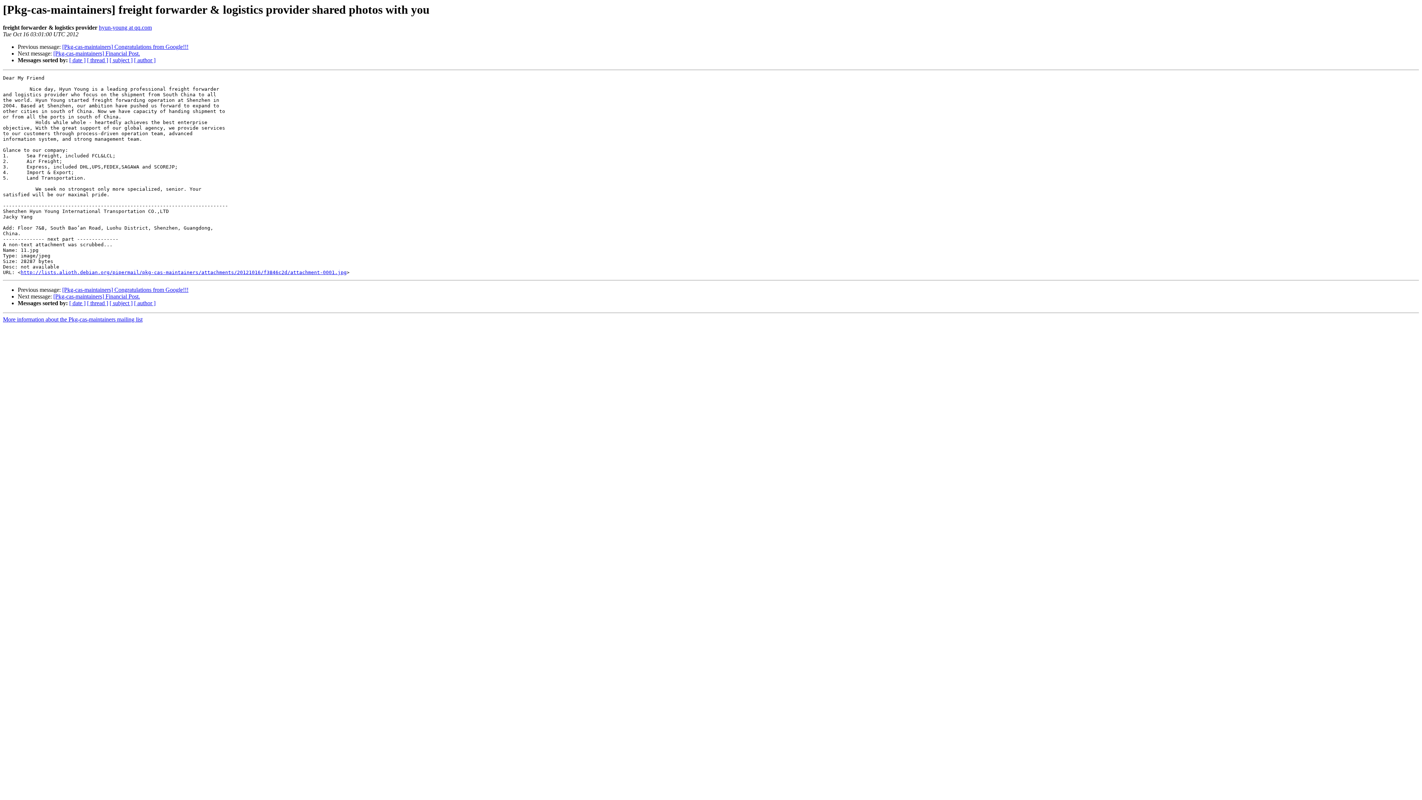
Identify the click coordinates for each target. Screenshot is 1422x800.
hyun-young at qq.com (125, 27)
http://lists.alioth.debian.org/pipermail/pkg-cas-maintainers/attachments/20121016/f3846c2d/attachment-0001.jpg (184, 272)
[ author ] (145, 60)
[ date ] (77, 60)
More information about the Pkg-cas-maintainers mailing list (73, 319)
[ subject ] (121, 60)
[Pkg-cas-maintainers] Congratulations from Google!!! (125, 47)
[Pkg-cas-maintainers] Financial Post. (96, 53)
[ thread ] (97, 60)
